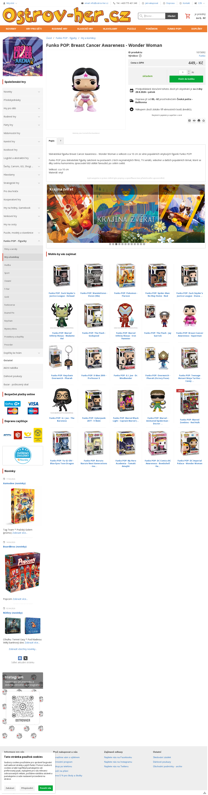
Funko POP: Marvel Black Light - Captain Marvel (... (126, 419)
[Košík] (195, 15)
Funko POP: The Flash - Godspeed (94, 334)
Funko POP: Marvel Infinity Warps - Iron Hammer (126, 336)
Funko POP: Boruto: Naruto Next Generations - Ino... (94, 463)
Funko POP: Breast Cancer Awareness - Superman (189, 334)
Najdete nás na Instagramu (118, 762)
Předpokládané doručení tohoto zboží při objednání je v (168, 90)
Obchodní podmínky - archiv (167, 766)
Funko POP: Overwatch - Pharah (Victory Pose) (157, 377)
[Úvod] (67, 16)
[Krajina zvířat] (126, 216)
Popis (51, 140)
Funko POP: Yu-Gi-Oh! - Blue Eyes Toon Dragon (62, 462)
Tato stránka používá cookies (23, 757)
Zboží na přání (60, 771)
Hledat (172, 16)
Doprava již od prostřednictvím (164, 101)
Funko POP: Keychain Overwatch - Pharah (62, 377)
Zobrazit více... (19, 532)
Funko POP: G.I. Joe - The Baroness (61, 419)
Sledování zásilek (162, 757)
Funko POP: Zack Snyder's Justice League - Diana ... (189, 294)
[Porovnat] (189, 120)
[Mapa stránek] (204, 793)
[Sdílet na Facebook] (20, 658)
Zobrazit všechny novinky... (23, 649)
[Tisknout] (199, 120)
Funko (202, 55)
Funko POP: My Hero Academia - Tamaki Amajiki (126, 463)
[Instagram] (22, 706)
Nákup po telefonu (62, 766)
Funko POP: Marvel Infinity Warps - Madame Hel (62, 336)
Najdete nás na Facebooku (118, 757)
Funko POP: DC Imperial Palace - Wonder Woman (189, 462)
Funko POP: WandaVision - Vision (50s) (93, 294)
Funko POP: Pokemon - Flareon (125, 294)
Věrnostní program (62, 762)
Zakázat (10, 788)
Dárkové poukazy (162, 762)
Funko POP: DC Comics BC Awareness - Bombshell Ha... (158, 463)
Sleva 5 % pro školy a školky (67, 775)
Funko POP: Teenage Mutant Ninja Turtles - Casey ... (189, 378)
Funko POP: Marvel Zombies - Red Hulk (190, 421)
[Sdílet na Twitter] (25, 658)
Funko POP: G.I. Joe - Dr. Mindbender (126, 377)
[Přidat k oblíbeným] (204, 120)
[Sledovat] (194, 120)
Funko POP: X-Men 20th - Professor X (93, 377)
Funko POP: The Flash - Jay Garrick (157, 334)
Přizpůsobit (27, 788)
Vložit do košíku (186, 79)
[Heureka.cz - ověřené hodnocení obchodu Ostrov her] (22, 463)
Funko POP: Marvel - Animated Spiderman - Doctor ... (157, 421)
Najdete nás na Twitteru (116, 766)
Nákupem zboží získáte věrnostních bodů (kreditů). (163, 109)
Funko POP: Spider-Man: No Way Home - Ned (157, 294)
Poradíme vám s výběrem (66, 757)
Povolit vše (45, 788)
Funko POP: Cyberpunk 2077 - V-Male (94, 419)
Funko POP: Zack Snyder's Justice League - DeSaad (62, 294)
